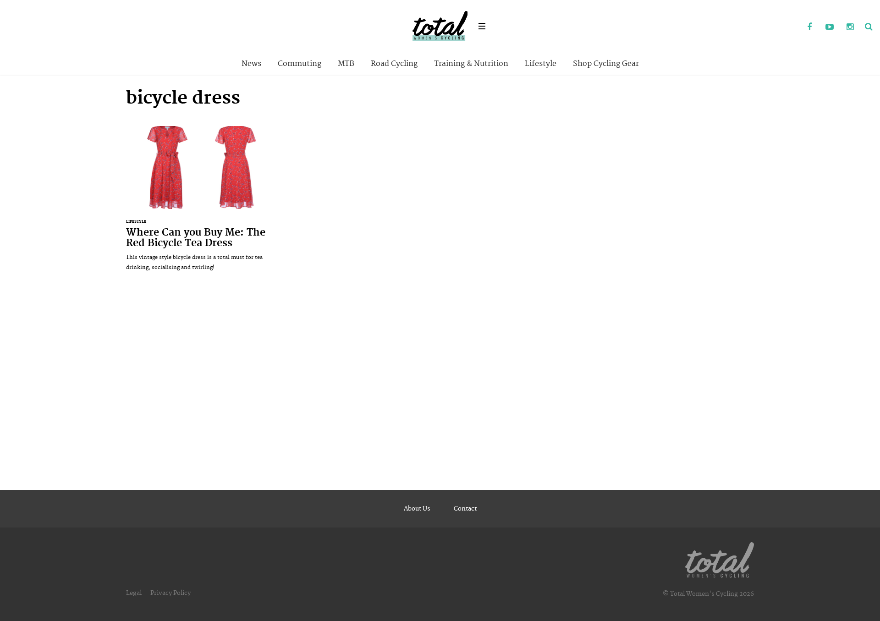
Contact (465, 508)
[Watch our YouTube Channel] (829, 27)
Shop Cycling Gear (606, 63)
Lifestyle (540, 63)
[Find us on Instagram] (849, 27)
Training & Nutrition (471, 63)
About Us (417, 508)
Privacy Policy (170, 593)
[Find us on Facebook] (809, 27)
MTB (346, 63)
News (251, 63)
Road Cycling (394, 63)
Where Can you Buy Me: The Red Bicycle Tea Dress (201, 203)
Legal (134, 593)
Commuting (299, 63)
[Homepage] (719, 558)
